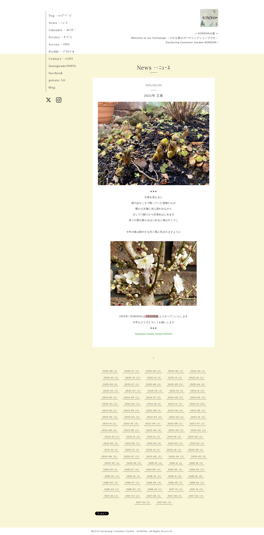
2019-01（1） (133, 476)
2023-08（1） (154, 410)
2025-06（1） (154, 384)
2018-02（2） (134, 489)
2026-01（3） (133, 377)
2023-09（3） (132, 410)
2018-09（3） (111, 482)
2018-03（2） (112, 489)
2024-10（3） (110, 397)
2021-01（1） (111, 449)
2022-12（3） (198, 417)
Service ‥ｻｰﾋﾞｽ (60, 37)
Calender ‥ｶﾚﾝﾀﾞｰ (62, 30)
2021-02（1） (197, 443)
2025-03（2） (111, 390)
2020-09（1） (196, 449)
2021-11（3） (154, 436)
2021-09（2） (196, 436)
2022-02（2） (199, 430)
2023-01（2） (177, 417)
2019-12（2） (155, 463)
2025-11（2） (175, 377)
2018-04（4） (197, 482)
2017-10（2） (111, 495)
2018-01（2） (155, 489)
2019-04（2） (197, 469)
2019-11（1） (176, 463)
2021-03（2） (176, 443)
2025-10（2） (197, 377)
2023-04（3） (110, 417)
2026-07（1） (132, 371)
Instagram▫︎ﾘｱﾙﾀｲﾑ (62, 66)
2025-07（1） (132, 384)
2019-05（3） (176, 469)
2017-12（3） (176, 489)
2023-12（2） (176, 403)
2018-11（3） (175, 476)
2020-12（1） (132, 449)
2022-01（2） (113, 436)
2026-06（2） (154, 371)
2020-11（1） (153, 449)
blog (52, 87)
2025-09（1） (111, 384)
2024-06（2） (176, 397)
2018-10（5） (196, 476)
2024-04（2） (198, 397)
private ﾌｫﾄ (57, 80)
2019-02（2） (113, 476)
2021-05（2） (133, 443)
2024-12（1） (176, 390)
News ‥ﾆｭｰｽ (58, 23)
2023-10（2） (110, 410)
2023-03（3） (132, 417)
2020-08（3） (109, 456)
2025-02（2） (133, 390)
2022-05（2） (132, 430)
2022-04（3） (154, 430)
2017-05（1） (175, 495)
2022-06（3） (110, 430)
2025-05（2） (176, 384)
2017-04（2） (196, 495)
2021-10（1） (174, 436)
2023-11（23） (198, 403)
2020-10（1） (174, 449)
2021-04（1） (154, 443)
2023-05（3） (198, 410)
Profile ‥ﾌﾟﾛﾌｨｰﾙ (61, 51)
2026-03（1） (111, 377)
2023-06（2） (176, 410)
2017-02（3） (165, 502)
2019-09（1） (111, 469)
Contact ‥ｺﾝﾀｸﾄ (61, 58)
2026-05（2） (176, 371)
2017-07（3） (133, 495)
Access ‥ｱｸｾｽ (59, 44)
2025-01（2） (155, 390)
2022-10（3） (131, 423)
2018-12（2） (154, 476)
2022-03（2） (176, 430)
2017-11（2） (197, 489)
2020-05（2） (154, 456)
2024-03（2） (110, 403)
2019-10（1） (196, 463)
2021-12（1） (133, 436)
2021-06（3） (111, 443)
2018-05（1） (176, 482)
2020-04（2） (177, 456)
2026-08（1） (110, 371)
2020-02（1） (113, 463)
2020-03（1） (199, 456)
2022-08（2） (176, 423)
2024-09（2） (132, 397)
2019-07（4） (132, 469)
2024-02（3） (133, 403)
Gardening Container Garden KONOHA (124, 531)
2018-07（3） (133, 482)
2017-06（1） (154, 495)
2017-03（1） (143, 502)
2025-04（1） (198, 384)
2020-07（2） (132, 456)
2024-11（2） (197, 390)
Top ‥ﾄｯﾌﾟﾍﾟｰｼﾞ (61, 15)
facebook (56, 73)
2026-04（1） (198, 371)
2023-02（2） (155, 417)
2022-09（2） (153, 423)
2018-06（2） (154, 482)
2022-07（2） (198, 423)
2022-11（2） (110, 423)
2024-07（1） (154, 397)
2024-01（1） (154, 403)
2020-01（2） (134, 463)
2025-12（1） (154, 377)
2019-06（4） (154, 469)
